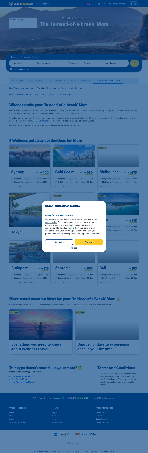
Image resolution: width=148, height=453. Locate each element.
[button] (74, 248)
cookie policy (51, 222)
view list (71, 228)
